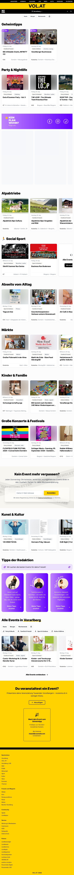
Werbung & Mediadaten (9, 823)
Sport (3, 773)
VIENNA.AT (5, 859)
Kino (3, 794)
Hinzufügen (38, 702)
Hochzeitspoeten (7, 854)
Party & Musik (9, 631)
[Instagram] (58, 121)
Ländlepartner (6, 852)
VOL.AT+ (4, 761)
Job (39, 1)
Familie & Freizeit (26, 631)
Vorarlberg (5, 758)
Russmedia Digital (7, 865)
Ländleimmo (5, 847)
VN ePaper (69, 1)
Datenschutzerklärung (45, 498)
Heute (25, 16)
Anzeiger (60, 1)
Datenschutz (5, 833)
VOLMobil (32, 1)
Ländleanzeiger (6, 842)
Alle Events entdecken (35, 675)
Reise (3, 799)
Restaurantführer (7, 797)
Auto (52, 1)
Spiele (3, 813)
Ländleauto (5, 844)
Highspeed (14, 1)
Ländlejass (5, 815)
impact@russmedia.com (37, 733)
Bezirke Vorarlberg (7, 804)
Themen (4, 784)
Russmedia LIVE (7, 867)
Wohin (3, 802)
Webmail (23, 1)
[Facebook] (49, 121)
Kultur (3, 776)
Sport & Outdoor (42, 631)
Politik (3, 768)
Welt (3, 766)
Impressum (5, 826)
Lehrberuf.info (6, 857)
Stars (3, 779)
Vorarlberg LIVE (6, 763)
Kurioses (4, 781)
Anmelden (51, 493)
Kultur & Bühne (59, 631)
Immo (45, 1)
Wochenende (41, 16)
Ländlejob (5, 849)
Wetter (4, 792)
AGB (3, 828)
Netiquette (5, 831)
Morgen (33, 16)
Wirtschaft (5, 771)
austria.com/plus (7, 862)
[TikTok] (66, 121)
